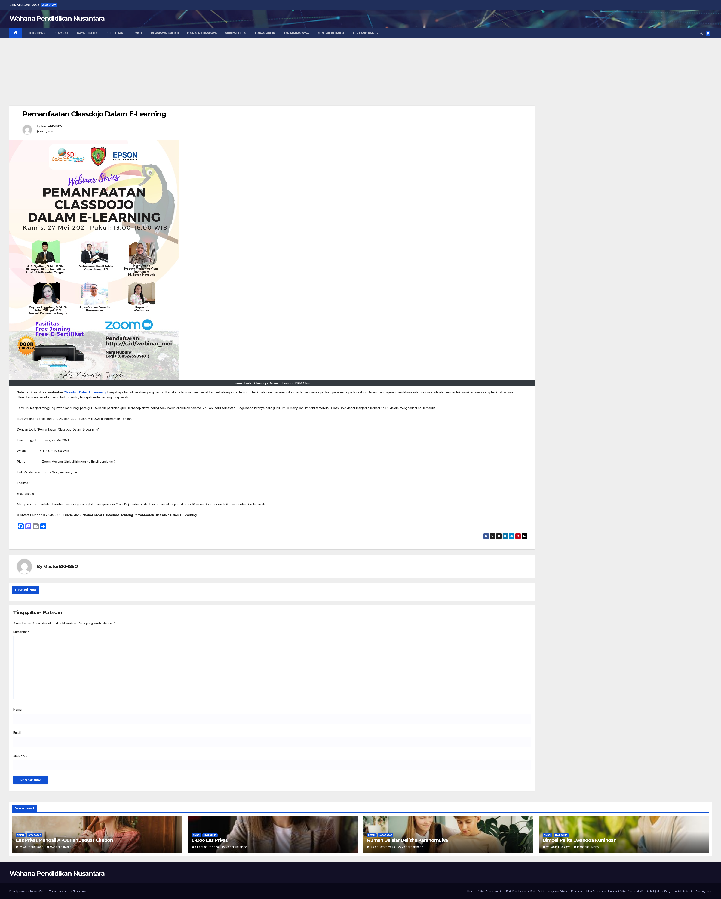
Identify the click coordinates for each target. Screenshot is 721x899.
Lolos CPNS (35, 33)
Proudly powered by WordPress (28, 891)
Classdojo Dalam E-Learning (85, 392)
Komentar (21, 632)
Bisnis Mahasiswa (202, 33)
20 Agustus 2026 (383, 847)
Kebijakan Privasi (557, 891)
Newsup (63, 891)
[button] (701, 33)
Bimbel (137, 33)
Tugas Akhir (265, 33)
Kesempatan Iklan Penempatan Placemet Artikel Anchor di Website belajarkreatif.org (620, 891)
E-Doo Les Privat (209, 840)
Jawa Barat (34, 835)
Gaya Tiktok (87, 33)
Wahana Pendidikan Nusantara (57, 18)
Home (470, 891)
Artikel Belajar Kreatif (490, 891)
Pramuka (61, 33)
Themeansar (79, 891)
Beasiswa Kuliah (165, 33)
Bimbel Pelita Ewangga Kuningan (580, 840)
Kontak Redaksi (331, 33)
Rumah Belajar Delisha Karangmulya (407, 840)
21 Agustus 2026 (32, 847)
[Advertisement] (360, 66)
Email (17, 732)
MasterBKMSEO (51, 126)
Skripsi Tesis (235, 33)
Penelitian (114, 33)
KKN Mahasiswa (296, 33)
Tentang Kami (364, 33)
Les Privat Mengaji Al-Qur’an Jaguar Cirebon (64, 840)
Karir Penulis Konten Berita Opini (525, 891)
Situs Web (20, 756)
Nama (17, 709)
